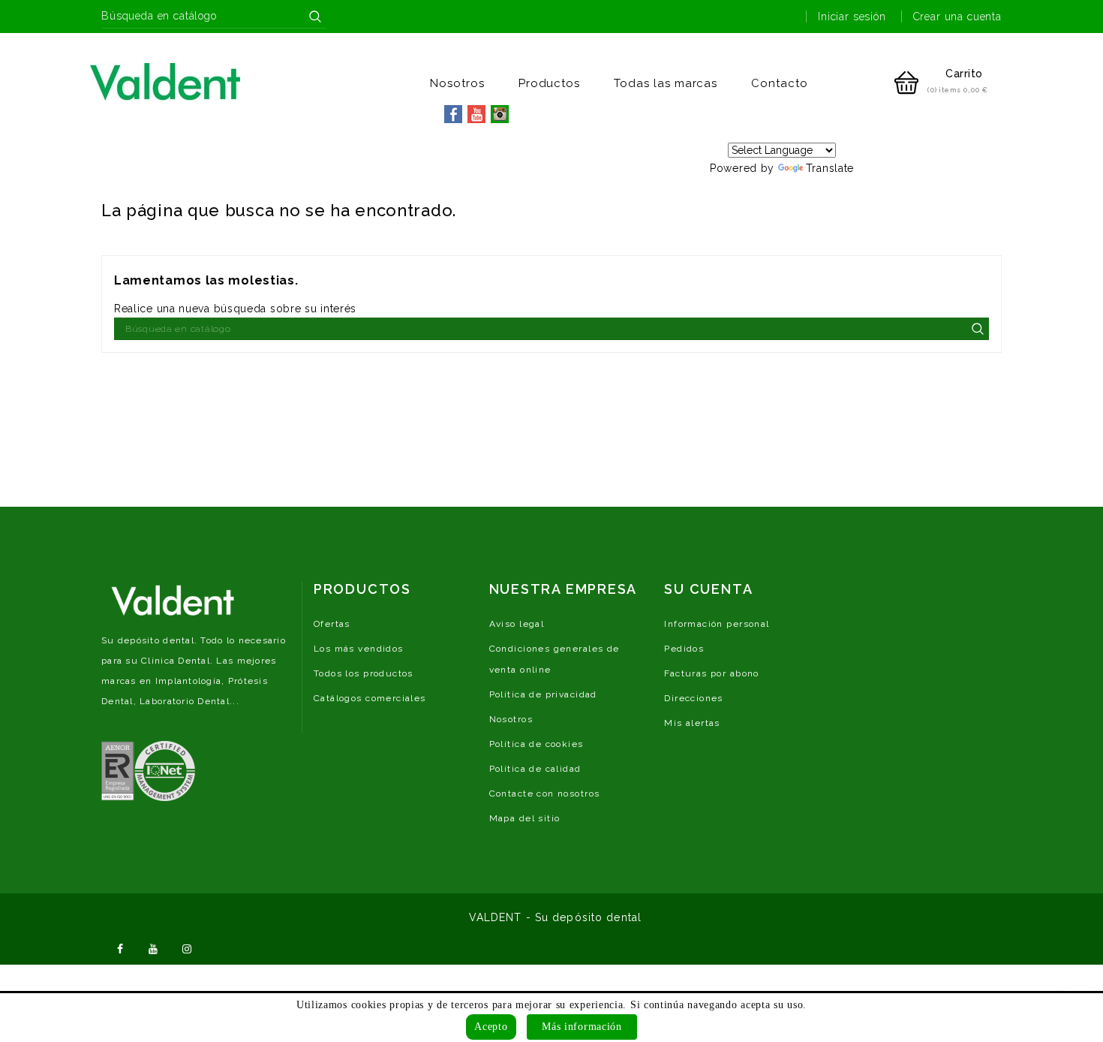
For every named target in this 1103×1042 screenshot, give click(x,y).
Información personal (716, 624)
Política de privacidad (543, 694)
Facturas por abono (711, 673)
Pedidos (684, 648)
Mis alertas (692, 723)
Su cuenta (708, 589)
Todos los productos (363, 673)
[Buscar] (315, 16)
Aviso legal (517, 624)
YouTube (154, 947)
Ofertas (332, 624)
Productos (549, 83)
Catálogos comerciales (370, 698)
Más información (582, 1026)
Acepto (490, 1026)
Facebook (120, 947)
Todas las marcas (665, 83)
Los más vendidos (359, 648)
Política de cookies (536, 744)
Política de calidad (535, 768)
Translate (830, 168)
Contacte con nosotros (544, 793)
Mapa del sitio (525, 818)
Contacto (779, 83)
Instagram (187, 947)
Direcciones (693, 698)
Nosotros (457, 83)
